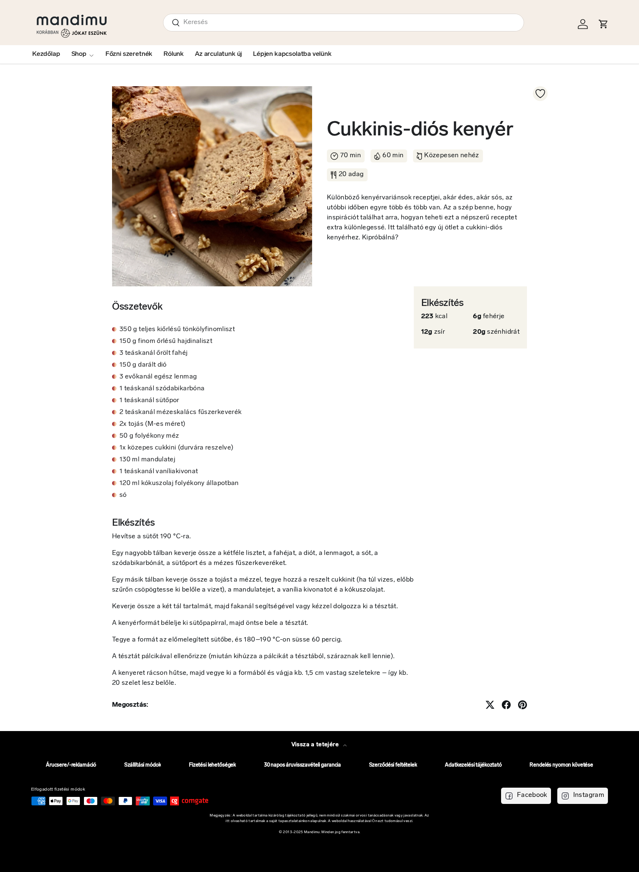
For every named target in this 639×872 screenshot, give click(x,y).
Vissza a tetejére (315, 745)
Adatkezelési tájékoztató (473, 765)
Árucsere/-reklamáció (71, 765)
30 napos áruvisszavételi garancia (302, 765)
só (123, 495)
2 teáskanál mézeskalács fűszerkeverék (180, 412)
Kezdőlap (46, 54)
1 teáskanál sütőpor (149, 400)
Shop (79, 54)
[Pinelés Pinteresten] (522, 705)
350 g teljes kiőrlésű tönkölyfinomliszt (177, 329)
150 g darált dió (143, 365)
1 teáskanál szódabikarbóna (161, 389)
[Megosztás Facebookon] (506, 705)
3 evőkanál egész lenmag (158, 377)
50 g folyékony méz (149, 436)
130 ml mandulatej (147, 460)
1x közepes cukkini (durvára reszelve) (176, 448)
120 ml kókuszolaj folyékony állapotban (179, 483)
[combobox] (343, 22)
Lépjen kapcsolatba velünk (292, 54)
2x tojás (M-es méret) (152, 424)
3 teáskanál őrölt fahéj (153, 353)
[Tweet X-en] (490, 705)
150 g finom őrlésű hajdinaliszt (165, 341)
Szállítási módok (142, 765)
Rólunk (173, 54)
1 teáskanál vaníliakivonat (158, 471)
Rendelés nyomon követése (561, 765)
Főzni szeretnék (128, 54)
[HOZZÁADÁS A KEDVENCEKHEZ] (540, 93)
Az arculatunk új (218, 54)
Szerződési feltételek (393, 765)
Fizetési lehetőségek (212, 765)
